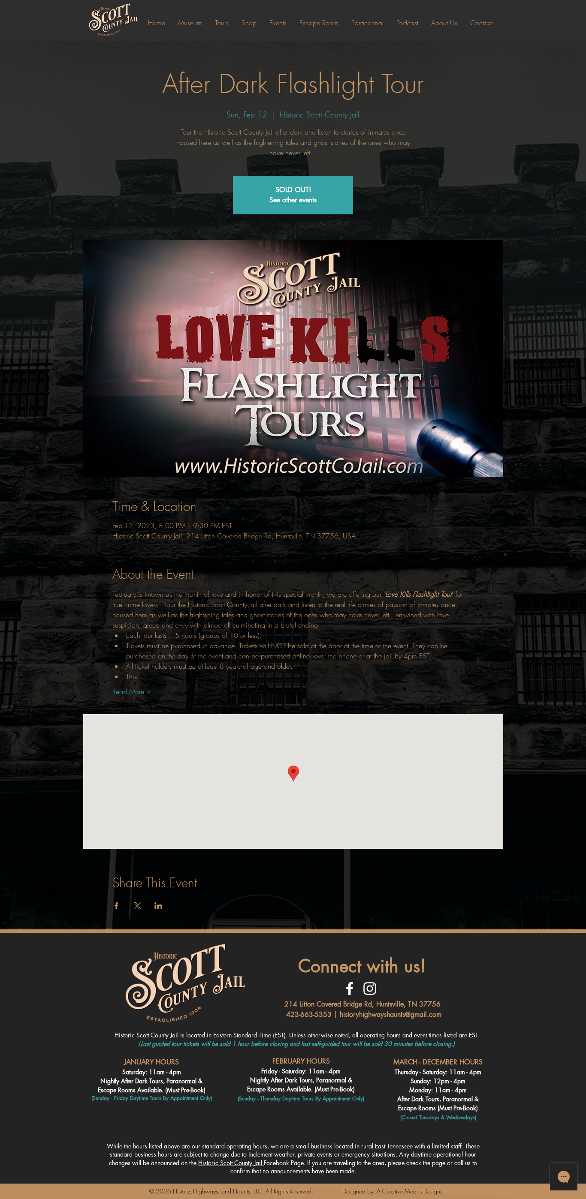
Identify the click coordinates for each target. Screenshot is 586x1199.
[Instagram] (369, 988)
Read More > (131, 691)
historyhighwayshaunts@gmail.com (390, 1014)
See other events (293, 199)
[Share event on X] (137, 905)
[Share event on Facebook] (116, 905)
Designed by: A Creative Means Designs (392, 1191)
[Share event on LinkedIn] (158, 905)
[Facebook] (349, 988)
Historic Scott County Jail (231, 1163)
